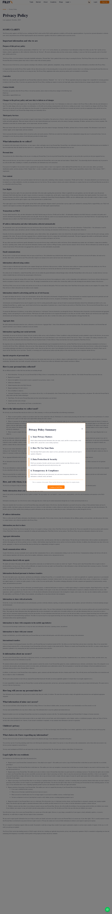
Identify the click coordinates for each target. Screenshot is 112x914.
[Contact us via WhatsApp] (107, 909)
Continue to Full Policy (56, 487)
